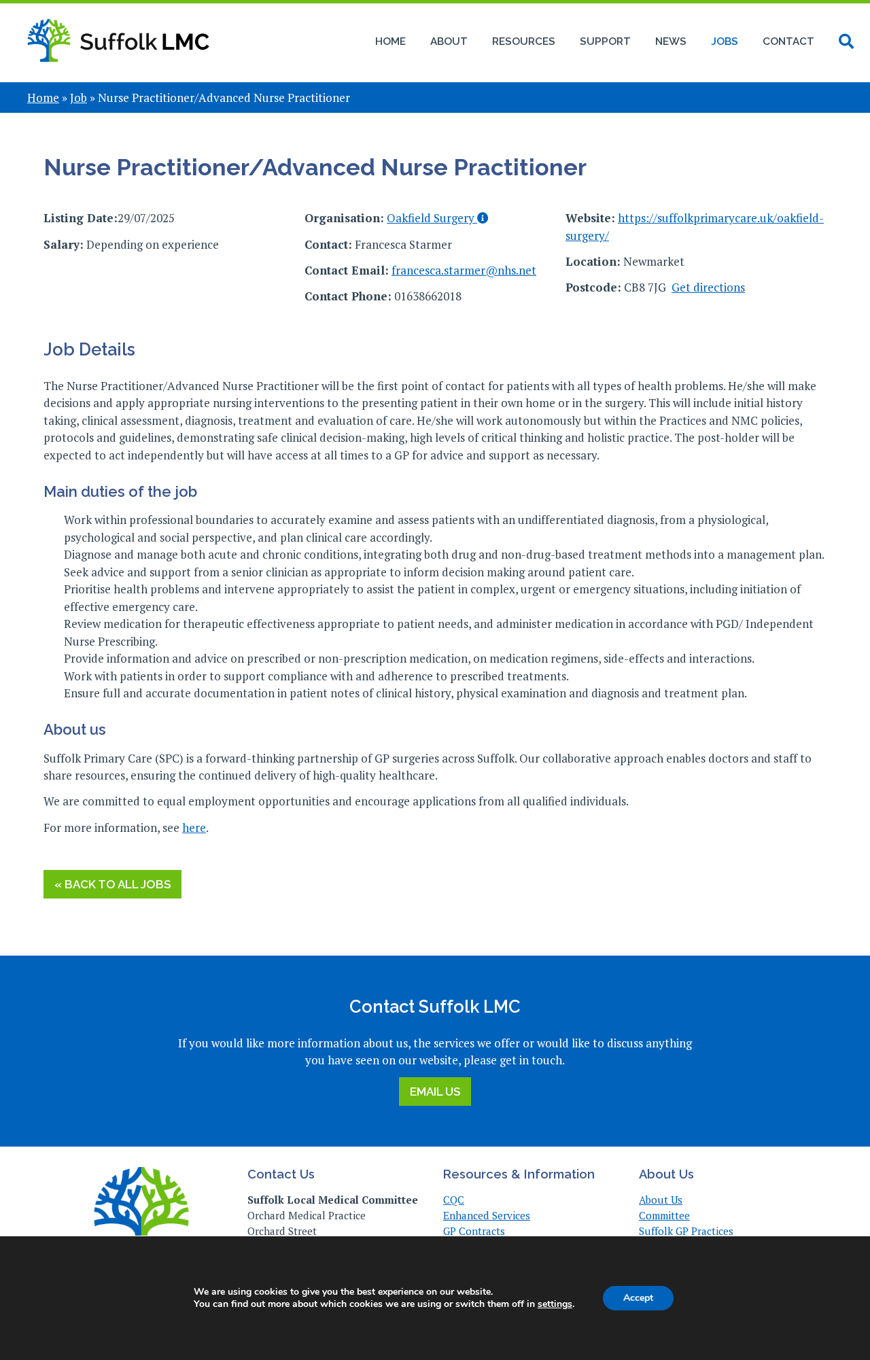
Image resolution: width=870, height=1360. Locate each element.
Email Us (435, 1091)
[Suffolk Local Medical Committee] (118, 69)
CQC (453, 1199)
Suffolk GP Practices (686, 1231)
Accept (638, 1297)
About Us (660, 1199)
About (449, 41)
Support (605, 41)
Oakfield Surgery (432, 218)
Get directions (708, 287)
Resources (523, 41)
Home (390, 41)
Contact (788, 41)
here (194, 827)
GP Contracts (474, 1231)
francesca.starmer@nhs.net (464, 270)
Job (78, 97)
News (670, 41)
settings (555, 1304)
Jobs (724, 41)
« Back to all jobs (112, 884)
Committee (664, 1215)
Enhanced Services (486, 1215)
